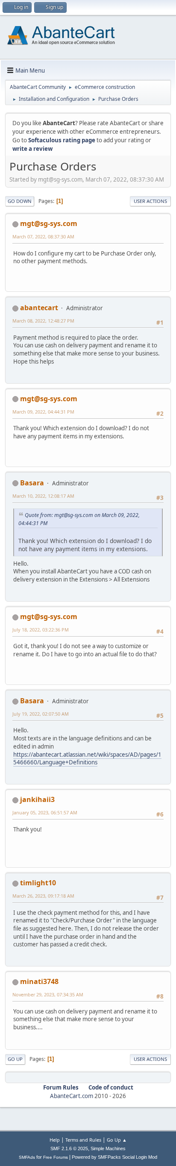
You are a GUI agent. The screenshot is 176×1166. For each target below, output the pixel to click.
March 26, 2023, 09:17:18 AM (43, 896)
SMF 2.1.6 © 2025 (69, 1148)
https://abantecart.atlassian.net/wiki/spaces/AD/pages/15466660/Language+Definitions (87, 759)
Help (55, 1140)
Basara (32, 483)
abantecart (39, 307)
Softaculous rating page (61, 140)
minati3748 (39, 981)
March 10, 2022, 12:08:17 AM (43, 496)
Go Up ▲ (117, 1140)
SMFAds (27, 1157)
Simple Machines (108, 1148)
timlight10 (38, 882)
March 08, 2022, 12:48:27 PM (43, 320)
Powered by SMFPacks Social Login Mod (114, 1157)
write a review (32, 149)
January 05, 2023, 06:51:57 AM (44, 812)
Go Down (20, 201)
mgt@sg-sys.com (48, 223)
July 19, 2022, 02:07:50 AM (40, 714)
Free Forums (55, 1157)
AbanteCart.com (71, 1096)
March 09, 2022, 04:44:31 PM (43, 411)
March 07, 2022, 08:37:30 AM (43, 236)
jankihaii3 (37, 799)
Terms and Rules (83, 1140)
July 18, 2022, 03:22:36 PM (40, 629)
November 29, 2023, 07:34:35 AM (47, 994)
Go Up (15, 1059)
